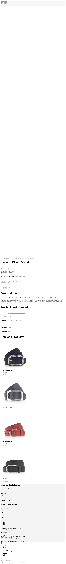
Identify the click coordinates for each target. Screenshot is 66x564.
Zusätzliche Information (9, 288)
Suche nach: (3, 562)
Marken (5, 553)
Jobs (2, 510)
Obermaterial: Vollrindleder (14, 320)
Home (4, 545)
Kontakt (2, 512)
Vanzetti (10, 316)
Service (5, 554)
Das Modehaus (4, 508)
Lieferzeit (3, 491)
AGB (2, 517)
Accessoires (14, 258)
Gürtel (19, 258)
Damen (8, 258)
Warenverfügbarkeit (5, 488)
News (4, 546)
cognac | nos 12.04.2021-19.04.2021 (16, 313)
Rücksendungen (4, 498)
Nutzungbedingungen (11, 551)
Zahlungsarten (4, 495)
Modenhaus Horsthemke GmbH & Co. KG (11, 528)
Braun (9, 331)
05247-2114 (21, 541)
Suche (23, 562)
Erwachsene (11, 324)
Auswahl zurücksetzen (19, 276)
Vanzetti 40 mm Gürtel (7, 370)
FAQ (7, 550)
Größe (2, 276)
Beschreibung (6, 287)
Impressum (3, 515)
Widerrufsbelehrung (5, 500)
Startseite (3, 258)
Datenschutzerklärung (6, 519)
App (4, 549)
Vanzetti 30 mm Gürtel (7, 441)
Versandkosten (4, 493)
